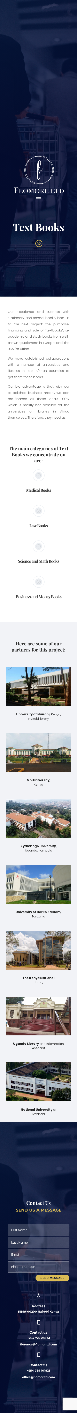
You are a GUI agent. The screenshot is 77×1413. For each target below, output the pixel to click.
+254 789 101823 (38, 1370)
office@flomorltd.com (38, 1377)
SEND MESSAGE (52, 1278)
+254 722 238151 (38, 1338)
